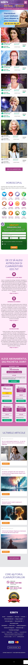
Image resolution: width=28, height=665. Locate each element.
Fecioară (10, 208)
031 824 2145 (22, 8)
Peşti (23, 217)
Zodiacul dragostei (21, 625)
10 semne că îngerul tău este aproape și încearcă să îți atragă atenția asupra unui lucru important (13, 473)
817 (24, 69)
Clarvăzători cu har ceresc (14, 277)
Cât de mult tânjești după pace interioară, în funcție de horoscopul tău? (14, 531)
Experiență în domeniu (14, 301)
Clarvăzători (10, 616)
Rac (23, 198)
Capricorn (10, 217)
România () (13, 647)
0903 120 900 (6, 47)
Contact (16, 632)
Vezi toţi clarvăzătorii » (14, 169)
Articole (23, 616)
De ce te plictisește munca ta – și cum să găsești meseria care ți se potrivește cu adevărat (13, 442)
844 (24, 138)
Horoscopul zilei (18, 621)
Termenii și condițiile (10, 244)
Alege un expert (19, 618)
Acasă (3, 616)
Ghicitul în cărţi (19, 627)
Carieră (3, 632)
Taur (10, 198)
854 (24, 161)
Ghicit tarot (12, 625)
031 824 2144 (6, 44)
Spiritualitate (6, 469)
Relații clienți (9, 632)
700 (24, 115)
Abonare (14, 247)
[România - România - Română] (4, 2)
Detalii (23, 34)
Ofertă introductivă (8, 618)
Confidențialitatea (19, 244)
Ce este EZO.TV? (23, 632)
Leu (4, 208)
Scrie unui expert (9, 621)
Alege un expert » (14, 293)
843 (24, 92)
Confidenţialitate (20, 636)
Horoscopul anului (14, 623)
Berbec (4, 198)
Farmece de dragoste (9, 627)
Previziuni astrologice (14, 630)
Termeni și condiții (8, 636)
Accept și (13, 244)
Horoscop (17, 616)
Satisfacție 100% (14, 329)
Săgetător (4, 217)
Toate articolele (14, 558)
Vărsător (17, 217)
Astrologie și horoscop (8, 438)
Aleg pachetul (7, 400)
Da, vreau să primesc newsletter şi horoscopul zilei (13, 241)
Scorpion (23, 208)
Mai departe (5, 463)
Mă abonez (14, 381)
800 (24, 46)
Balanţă (17, 208)
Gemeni (17, 198)
